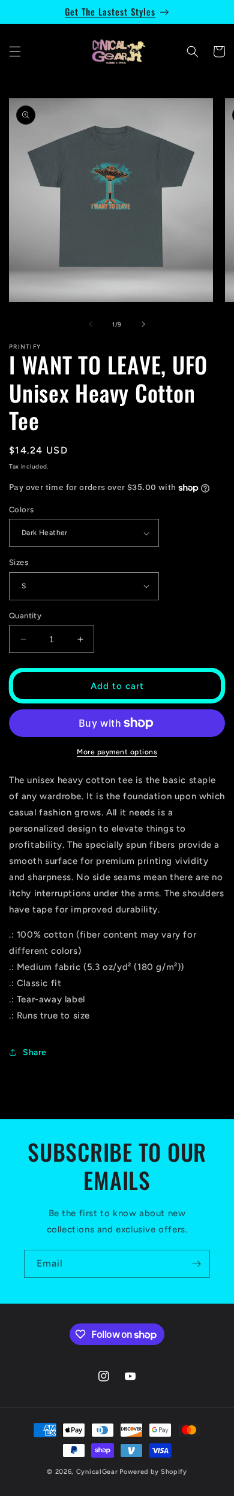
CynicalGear (97, 1472)
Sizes (18, 562)
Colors (21, 509)
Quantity (25, 615)
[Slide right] (143, 324)
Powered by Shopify (153, 1472)
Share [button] (35, 1052)
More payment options (117, 752)
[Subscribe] (196, 1264)
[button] (15, 51)
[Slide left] (90, 324)
